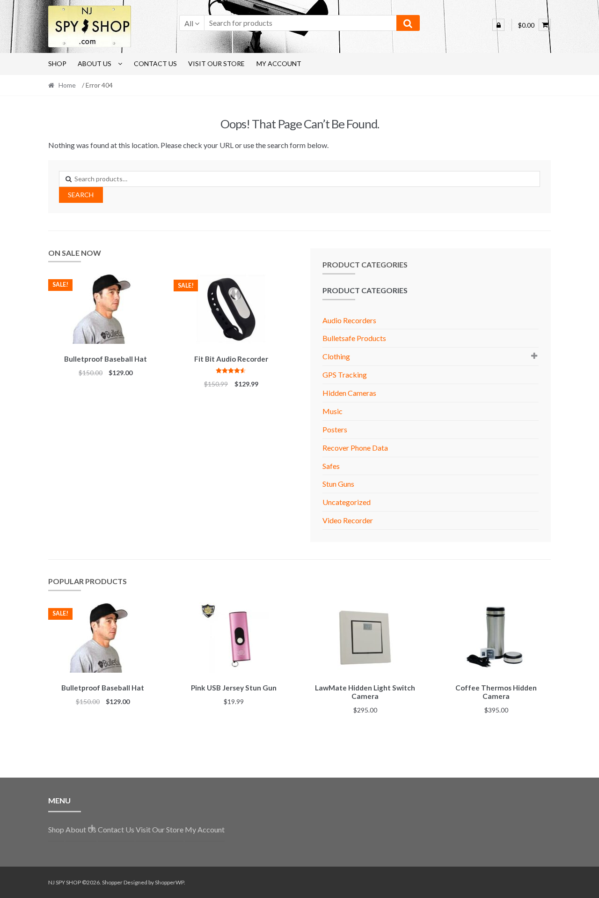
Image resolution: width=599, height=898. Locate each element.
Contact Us (155, 63)
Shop (57, 63)
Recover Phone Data (355, 447)
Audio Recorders (349, 320)
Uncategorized (346, 501)
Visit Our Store (216, 63)
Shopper (112, 882)
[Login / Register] (498, 25)
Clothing (336, 356)
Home (67, 85)
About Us (94, 63)
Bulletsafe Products (354, 338)
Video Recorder (347, 520)
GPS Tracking (344, 374)
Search (81, 195)
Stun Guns (338, 483)
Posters (334, 429)
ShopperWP (169, 882)
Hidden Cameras (349, 392)
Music (332, 411)
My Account (278, 63)
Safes (331, 465)
